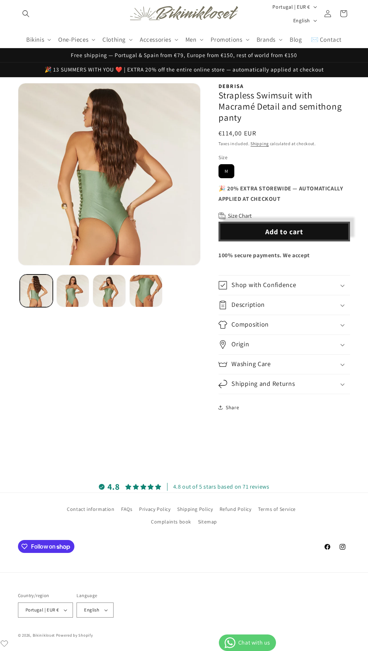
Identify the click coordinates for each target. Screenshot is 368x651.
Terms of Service (277, 509)
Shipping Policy (195, 509)
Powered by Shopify (74, 635)
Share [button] (232, 407)
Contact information (90, 509)
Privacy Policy (154, 509)
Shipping (259, 143)
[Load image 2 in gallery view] (72, 291)
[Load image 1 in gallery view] (36, 291)
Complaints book (171, 521)
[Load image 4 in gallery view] (145, 291)
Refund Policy (236, 509)
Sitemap (207, 521)
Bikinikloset (44, 635)
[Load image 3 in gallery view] (109, 291)
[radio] (226, 171)
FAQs (126, 509)
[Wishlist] (4, 643)
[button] (26, 14)
